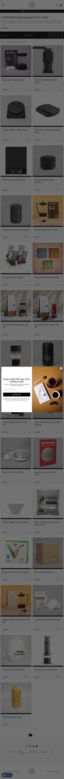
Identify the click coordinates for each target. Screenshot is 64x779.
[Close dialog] (61, 368)
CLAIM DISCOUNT (16, 394)
